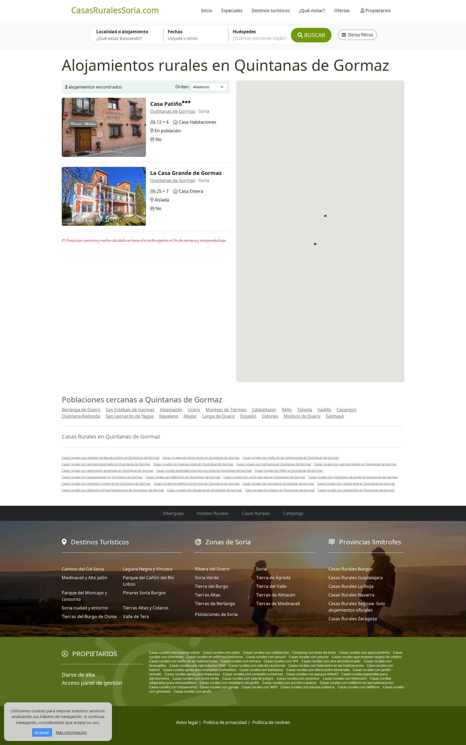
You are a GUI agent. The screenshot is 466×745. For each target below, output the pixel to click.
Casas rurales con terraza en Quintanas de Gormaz (278, 483)
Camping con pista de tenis (314, 652)
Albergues (173, 513)
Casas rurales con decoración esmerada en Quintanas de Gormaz (107, 470)
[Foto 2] (89, 152)
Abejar (190, 416)
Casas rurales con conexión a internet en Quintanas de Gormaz (106, 483)
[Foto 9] (106, 152)
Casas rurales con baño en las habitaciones (183, 661)
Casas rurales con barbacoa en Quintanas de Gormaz (274, 464)
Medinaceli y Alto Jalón (84, 578)
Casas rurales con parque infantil (312, 674)
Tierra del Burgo (211, 586)
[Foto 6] (99, 152)
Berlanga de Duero (81, 410)
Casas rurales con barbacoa (261, 669)
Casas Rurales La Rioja (351, 586)
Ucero (194, 410)
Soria (261, 569)
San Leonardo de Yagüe (130, 416)
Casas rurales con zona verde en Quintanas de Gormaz (201, 458)
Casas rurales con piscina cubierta (307, 687)
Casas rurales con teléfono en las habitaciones (356, 682)
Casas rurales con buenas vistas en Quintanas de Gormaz (193, 464)
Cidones (270, 416)
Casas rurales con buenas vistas (174, 652)
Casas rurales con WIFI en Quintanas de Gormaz (289, 470)
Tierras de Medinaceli (278, 603)
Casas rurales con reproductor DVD (197, 665)
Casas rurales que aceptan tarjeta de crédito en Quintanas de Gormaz (110, 458)
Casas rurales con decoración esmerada (318, 669)
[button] (325, 215)
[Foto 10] (108, 152)
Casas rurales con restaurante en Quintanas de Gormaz (356, 483)
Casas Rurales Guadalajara (355, 578)
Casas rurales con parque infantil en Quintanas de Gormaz (355, 464)
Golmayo (335, 416)
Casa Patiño (166, 103)
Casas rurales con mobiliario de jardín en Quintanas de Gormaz (353, 477)
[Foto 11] (111, 152)
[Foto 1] (86, 152)
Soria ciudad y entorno (85, 608)
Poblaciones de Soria (216, 614)
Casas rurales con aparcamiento (364, 652)
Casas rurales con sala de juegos (247, 678)
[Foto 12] (113, 152)
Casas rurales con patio (221, 652)
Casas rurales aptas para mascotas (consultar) (199, 669)
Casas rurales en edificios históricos (215, 656)
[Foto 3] (91, 152)
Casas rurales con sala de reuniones (257, 665)
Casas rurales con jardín (193, 691)
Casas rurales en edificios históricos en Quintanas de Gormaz (196, 483)
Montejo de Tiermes (225, 410)
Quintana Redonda (81, 416)
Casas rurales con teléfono (359, 687)
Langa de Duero (218, 416)
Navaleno (168, 416)
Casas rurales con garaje (219, 687)
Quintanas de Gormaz (172, 111)
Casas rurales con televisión (345, 678)
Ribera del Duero (212, 569)
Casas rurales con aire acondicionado (331, 661)
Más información (71, 732)
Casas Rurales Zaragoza (352, 619)
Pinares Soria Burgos (144, 593)
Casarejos (347, 410)
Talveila (304, 410)
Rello (287, 410)
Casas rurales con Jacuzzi (266, 656)
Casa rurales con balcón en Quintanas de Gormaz (279, 490)
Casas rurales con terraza (241, 661)
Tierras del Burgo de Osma (89, 616)
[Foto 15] (120, 152)
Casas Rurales (256, 513)
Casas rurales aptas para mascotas (192, 674)
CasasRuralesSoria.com (115, 10)
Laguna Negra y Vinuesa (147, 569)
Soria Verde (207, 578)
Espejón (248, 416)
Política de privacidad (225, 722)
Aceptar (42, 732)
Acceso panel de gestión (92, 682)
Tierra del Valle (271, 586)
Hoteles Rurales (213, 513)
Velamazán (171, 410)
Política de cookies (271, 722)
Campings (293, 513)
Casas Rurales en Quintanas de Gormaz (111, 436)
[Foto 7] (101, 152)
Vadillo (324, 410)
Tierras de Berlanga (215, 603)
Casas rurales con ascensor (298, 678)
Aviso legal (187, 722)
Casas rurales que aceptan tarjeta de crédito (367, 656)
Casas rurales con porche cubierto (289, 682)
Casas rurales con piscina (308, 656)
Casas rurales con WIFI (259, 687)
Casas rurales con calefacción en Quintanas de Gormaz (356, 490)
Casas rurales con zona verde (196, 678)
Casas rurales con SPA (281, 661)
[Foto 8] (103, 152)
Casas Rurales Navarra (351, 595)
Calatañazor (264, 410)
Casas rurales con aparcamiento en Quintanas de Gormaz (102, 477)
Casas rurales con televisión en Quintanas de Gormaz (183, 477)
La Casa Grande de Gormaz (186, 173)
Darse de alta (78, 674)
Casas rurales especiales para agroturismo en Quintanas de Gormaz (204, 470)
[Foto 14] (118, 152)
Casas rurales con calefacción (266, 652)
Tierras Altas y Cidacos (146, 608)
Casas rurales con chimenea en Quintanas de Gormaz (204, 490)
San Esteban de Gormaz (130, 410)
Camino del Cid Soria (83, 569)
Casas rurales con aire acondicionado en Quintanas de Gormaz (106, 464)
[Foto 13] (115, 152)
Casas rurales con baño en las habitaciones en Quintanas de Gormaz (291, 458)
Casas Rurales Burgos (350, 569)
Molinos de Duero (302, 416)
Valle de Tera (136, 616)
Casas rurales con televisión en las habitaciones (326, 665)
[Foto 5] (96, 152)
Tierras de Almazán (275, 595)
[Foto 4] (94, 152)
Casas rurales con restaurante (173, 687)
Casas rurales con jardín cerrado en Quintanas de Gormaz (264, 477)
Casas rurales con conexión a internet (253, 674)
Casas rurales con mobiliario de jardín (229, 682)
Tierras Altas (207, 595)
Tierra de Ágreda (273, 578)
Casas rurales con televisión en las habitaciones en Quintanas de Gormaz (113, 490)
